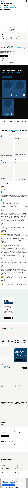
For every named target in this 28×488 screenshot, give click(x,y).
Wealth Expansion (24, 472)
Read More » (2, 386)
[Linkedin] (23, 477)
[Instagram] (26, 477)
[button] (26, 1)
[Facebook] (25, 477)
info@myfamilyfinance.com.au (5, 468)
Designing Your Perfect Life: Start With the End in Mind (20, 384)
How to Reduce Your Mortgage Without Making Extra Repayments (21, 403)
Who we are (3, 472)
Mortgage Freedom (9, 472)
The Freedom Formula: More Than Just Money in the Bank (6, 384)
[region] (8, 482)
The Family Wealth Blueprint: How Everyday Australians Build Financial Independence (6, 422)
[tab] (19, 47)
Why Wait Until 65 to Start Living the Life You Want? (7, 403)
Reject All (12, 483)
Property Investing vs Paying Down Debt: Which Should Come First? (21, 421)
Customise (5, 483)
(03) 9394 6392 (3, 465)
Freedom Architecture (16, 472)
